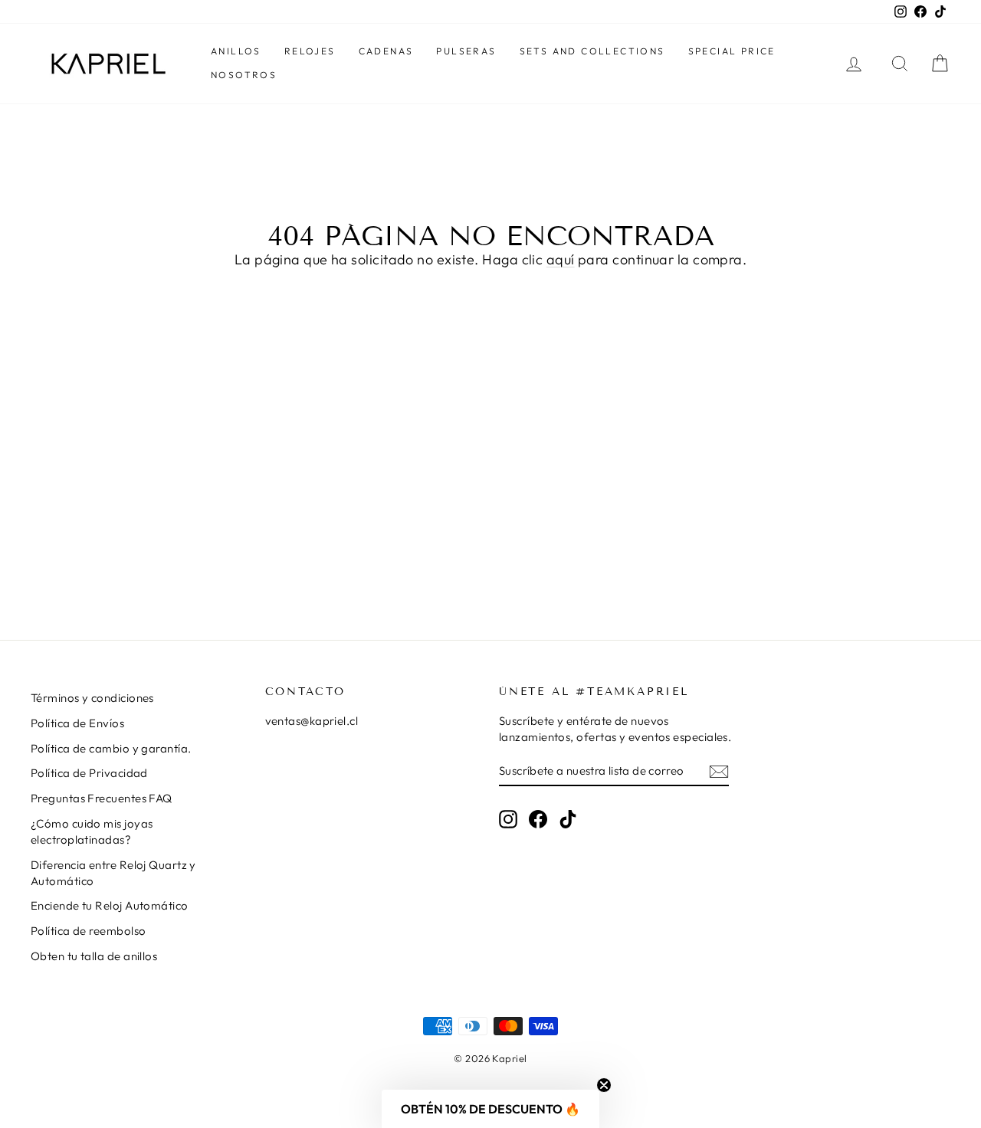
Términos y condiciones (92, 697)
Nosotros (244, 74)
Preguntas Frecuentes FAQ (101, 798)
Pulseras (466, 51)
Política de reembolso (88, 930)
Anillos (236, 51)
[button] (490, 1109)
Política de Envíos (77, 723)
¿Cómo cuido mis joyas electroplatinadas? (92, 831)
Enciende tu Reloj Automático (110, 905)
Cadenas (386, 51)
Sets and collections (592, 51)
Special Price (732, 51)
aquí (560, 259)
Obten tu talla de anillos (94, 956)
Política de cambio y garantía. (111, 748)
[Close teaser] (604, 1085)
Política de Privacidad (89, 773)
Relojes (310, 51)
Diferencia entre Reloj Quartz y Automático (113, 872)
